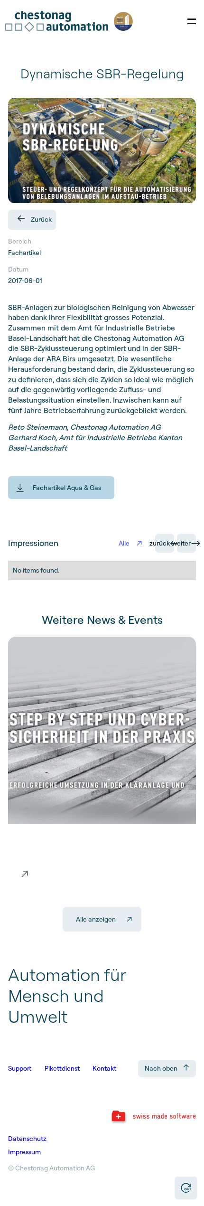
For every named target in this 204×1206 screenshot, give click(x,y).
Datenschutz (27, 1138)
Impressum (24, 1152)
